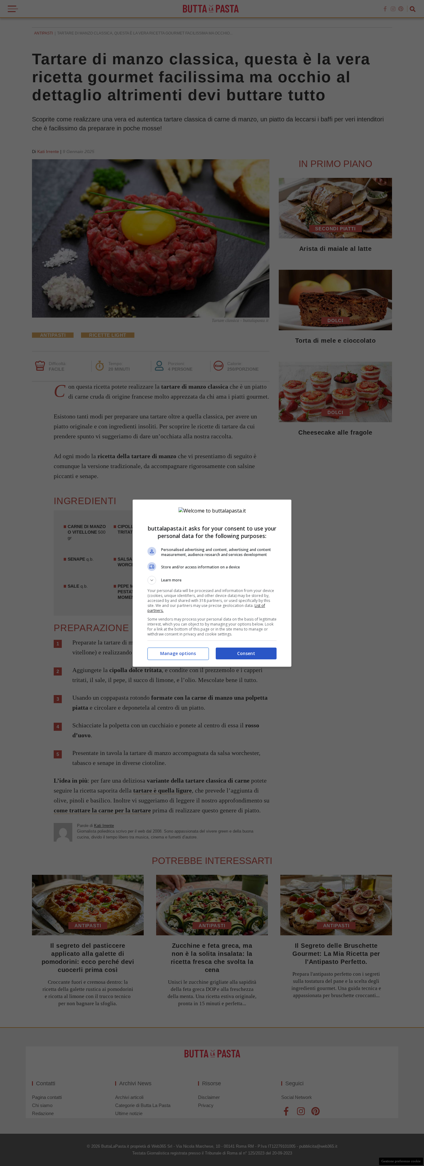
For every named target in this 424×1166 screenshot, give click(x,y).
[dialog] (212, 583)
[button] (212, 580)
